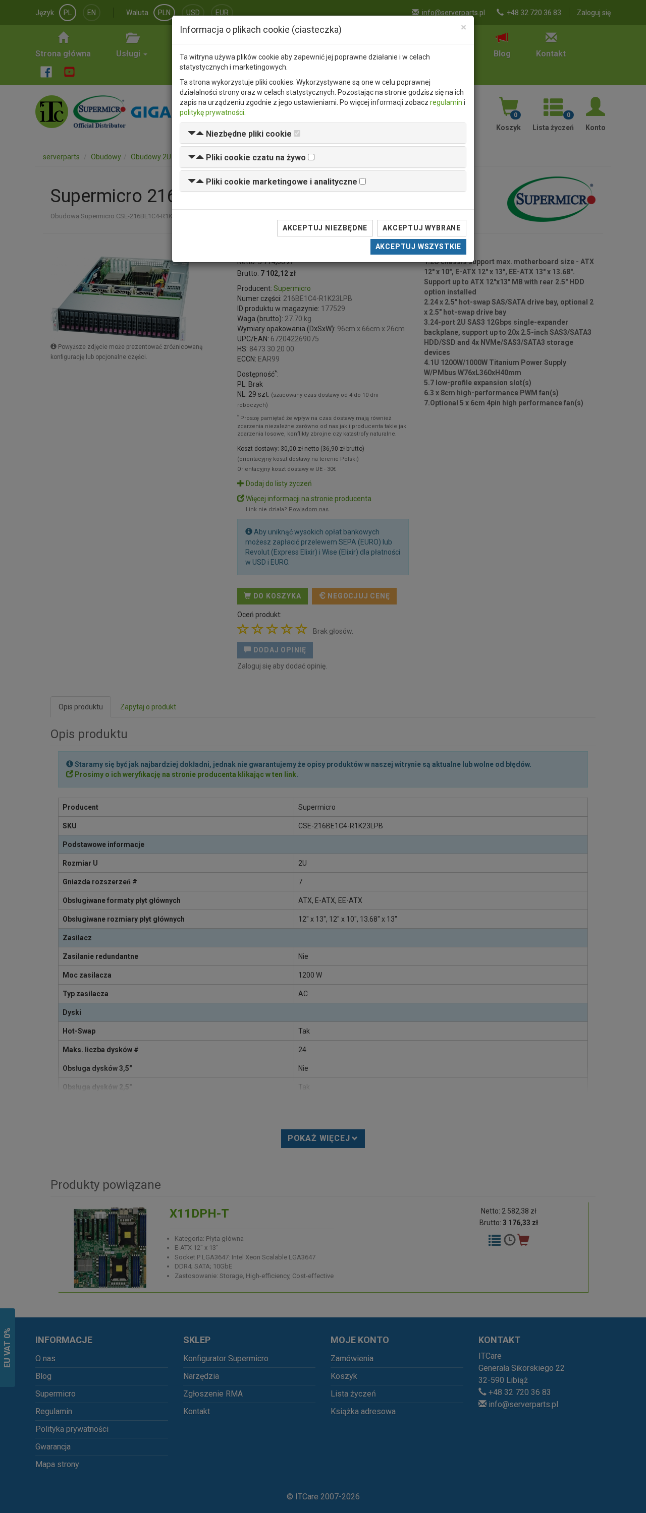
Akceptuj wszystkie (418, 247)
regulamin (446, 102)
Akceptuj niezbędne (325, 228)
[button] (240, 134)
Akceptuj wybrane (422, 228)
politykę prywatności (212, 112)
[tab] (323, 133)
